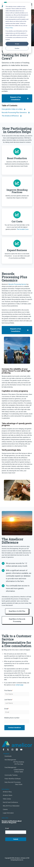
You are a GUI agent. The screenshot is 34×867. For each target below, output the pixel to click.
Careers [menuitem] (5, 809)
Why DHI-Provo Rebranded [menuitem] (11, 806)
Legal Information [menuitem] (8, 813)
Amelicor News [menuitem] (7, 795)
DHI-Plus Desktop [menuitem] (18, 762)
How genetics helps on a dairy (12, 109)
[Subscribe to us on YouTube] (21, 749)
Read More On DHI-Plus (17, 611)
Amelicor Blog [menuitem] (7, 792)
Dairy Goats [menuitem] (18, 784)
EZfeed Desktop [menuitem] (19, 769)
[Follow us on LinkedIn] (17, 749)
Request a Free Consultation (15, 98)
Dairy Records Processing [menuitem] (12, 782)
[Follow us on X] (8, 749)
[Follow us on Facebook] (3, 749)
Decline (17, 48)
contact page (19, 685)
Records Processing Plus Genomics (14, 112)
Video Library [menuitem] (7, 799)
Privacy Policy (9, 27)
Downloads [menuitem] (8, 756)
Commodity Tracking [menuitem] (11, 775)
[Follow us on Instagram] (12, 749)
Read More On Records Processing (17, 620)
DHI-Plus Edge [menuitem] (18, 764)
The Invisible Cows (23, 229)
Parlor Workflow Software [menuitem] (13, 779)
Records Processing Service (17, 284)
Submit (15, 839)
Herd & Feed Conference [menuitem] (10, 802)
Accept (17, 43)
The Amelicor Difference (10, 116)
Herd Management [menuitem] (10, 760)
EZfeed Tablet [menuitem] (18, 772)
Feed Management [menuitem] (10, 767)
